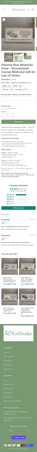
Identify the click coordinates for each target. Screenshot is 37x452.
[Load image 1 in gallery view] (8, 57)
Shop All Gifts (8, 397)
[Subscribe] (28, 431)
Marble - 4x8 (17, 86)
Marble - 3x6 (7, 86)
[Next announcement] (34, 2)
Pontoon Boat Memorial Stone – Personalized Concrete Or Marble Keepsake (9, 279)
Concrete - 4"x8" (8, 89)
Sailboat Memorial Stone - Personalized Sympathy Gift (9, 309)
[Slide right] (35, 58)
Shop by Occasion (9, 384)
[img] (5, 219)
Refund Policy (8, 360)
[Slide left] (2, 58)
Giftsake (15, 448)
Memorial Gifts (8, 392)
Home (5, 380)
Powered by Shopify (23, 448)
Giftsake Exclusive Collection (12, 401)
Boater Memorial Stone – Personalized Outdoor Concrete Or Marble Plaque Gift (27, 279)
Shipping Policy (8, 369)
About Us (6, 352)
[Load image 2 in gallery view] (18, 57)
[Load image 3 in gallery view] (28, 57)
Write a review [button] (18, 208)
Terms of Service (9, 356)
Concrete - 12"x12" (22, 89)
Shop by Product (9, 388)
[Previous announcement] (3, 2)
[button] (4, 10)
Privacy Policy (8, 365)
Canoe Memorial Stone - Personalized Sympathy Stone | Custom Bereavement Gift (27, 310)
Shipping (3, 108)
